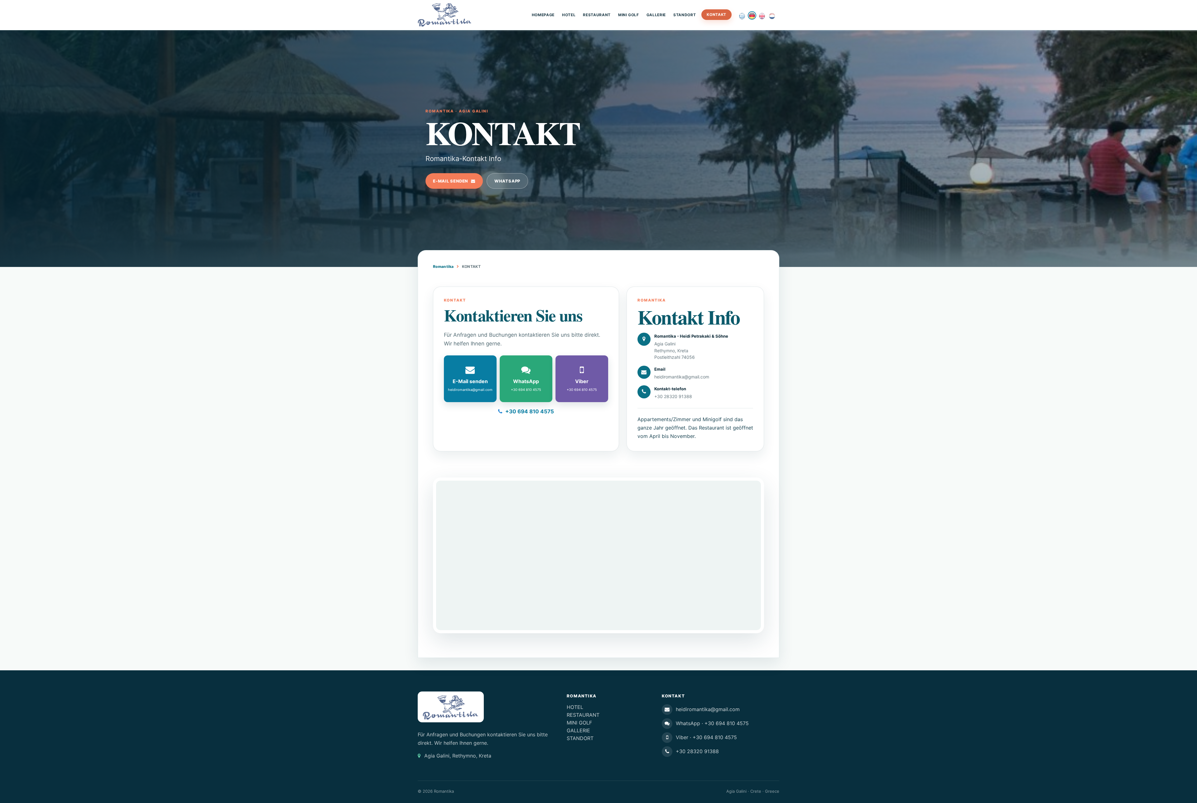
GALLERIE (656, 14)
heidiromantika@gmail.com (681, 376)
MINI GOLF (628, 14)
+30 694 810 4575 (529, 411)
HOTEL (568, 14)
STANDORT (684, 14)
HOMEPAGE (543, 14)
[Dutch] (772, 16)
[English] (762, 16)
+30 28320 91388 (673, 396)
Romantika (443, 266)
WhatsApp (507, 180)
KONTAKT (716, 14)
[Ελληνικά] (742, 16)
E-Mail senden (450, 180)
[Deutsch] (752, 15)
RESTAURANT (597, 14)
